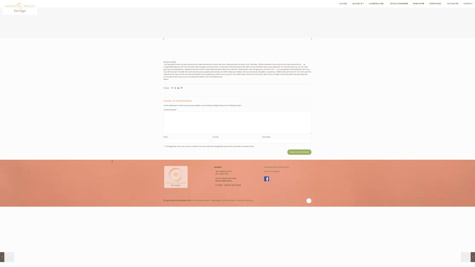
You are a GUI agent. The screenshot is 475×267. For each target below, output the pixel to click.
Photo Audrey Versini (201, 200)
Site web (266, 137)
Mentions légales (272, 171)
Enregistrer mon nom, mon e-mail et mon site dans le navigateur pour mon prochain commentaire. (210, 146)
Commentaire (170, 110)
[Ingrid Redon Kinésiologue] (19, 12)
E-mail (215, 137)
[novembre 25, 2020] (468, 257)
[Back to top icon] (308, 200)
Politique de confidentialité (276, 167)
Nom (166, 137)
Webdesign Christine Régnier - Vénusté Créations (232, 200)
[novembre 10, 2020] (7, 257)
